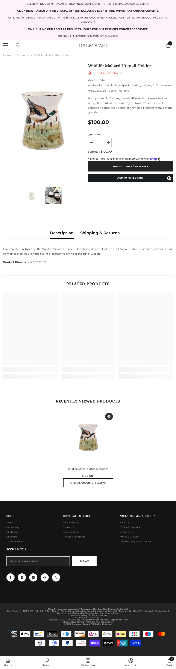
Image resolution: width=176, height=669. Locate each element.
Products (23, 55)
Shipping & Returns (100, 233)
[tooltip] (169, 178)
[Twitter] (56, 577)
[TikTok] (33, 577)
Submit (84, 561)
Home (7, 55)
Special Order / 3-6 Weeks (130, 166)
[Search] (18, 45)
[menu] (5, 45)
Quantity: (94, 134)
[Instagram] (22, 577)
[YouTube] (45, 577)
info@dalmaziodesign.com (78, 36)
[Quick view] (109, 416)
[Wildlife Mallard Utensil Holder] (88, 437)
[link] (30, 369)
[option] (42, 121)
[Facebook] (10, 577)
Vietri (103, 80)
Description (62, 233)
